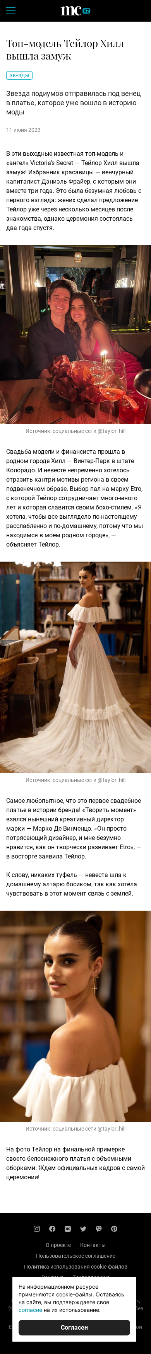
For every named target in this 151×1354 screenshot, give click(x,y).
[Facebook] (52, 1229)
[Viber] (99, 1229)
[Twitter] (83, 1229)
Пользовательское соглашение (75, 1256)
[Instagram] (37, 1229)
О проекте (58, 1245)
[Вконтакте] (68, 1229)
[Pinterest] (114, 1229)
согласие (30, 1309)
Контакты (93, 1245)
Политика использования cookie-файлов (75, 1267)
